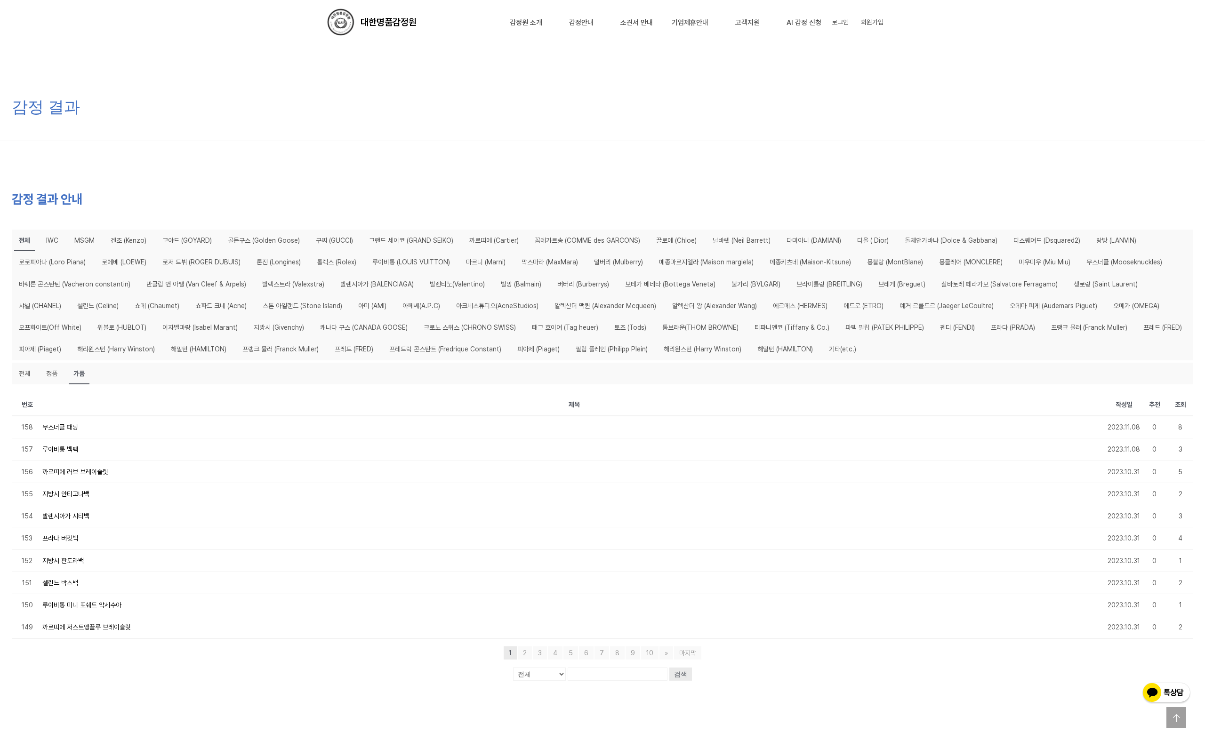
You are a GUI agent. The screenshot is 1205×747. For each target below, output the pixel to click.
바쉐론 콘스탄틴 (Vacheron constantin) (74, 284)
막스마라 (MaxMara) (550, 262)
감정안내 (581, 22)
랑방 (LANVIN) (1116, 240)
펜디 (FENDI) (957, 327)
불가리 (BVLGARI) (755, 284)
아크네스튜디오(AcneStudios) (497, 306)
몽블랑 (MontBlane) (895, 262)
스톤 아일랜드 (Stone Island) (302, 306)
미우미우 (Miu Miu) (1044, 262)
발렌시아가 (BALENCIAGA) (377, 284)
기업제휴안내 (690, 22)
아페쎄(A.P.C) (421, 306)
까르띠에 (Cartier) (494, 240)
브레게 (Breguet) (901, 284)
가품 (79, 373)
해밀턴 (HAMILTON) (198, 349)
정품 (51, 373)
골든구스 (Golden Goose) (264, 240)
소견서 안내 (636, 22)
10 (649, 653)
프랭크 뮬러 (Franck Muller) (1089, 327)
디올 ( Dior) (873, 240)
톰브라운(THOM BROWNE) (700, 327)
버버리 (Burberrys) (583, 284)
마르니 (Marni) (486, 262)
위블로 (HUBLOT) (121, 327)
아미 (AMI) (372, 306)
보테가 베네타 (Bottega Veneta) (670, 284)
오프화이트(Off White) (50, 327)
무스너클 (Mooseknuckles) (1124, 262)
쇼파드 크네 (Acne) (221, 306)
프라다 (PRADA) (1013, 327)
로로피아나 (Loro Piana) (52, 262)
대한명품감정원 (389, 22)
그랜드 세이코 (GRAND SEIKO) (411, 240)
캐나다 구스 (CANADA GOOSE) (364, 327)
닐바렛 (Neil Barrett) (742, 240)
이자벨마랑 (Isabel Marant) (200, 327)
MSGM (84, 240)
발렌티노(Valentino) (457, 284)
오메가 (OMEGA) (1136, 306)
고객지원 (747, 22)
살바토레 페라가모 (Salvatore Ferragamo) (999, 284)
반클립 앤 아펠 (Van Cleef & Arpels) (196, 284)
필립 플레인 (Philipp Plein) (612, 349)
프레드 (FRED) (1162, 327)
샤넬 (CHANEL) (40, 306)
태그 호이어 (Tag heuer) (565, 327)
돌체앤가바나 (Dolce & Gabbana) (951, 240)
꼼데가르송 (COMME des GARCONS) (587, 240)
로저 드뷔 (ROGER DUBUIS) (201, 262)
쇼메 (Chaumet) (157, 306)
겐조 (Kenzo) (128, 240)
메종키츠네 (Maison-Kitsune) (810, 262)
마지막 (687, 653)
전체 (24, 240)
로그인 (840, 22)
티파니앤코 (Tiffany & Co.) (792, 327)
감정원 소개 (526, 22)
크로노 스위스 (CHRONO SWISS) (470, 327)
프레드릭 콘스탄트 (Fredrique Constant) (445, 349)
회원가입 (872, 22)
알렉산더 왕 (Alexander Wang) (714, 306)
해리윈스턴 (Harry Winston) (116, 349)
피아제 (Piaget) (40, 349)
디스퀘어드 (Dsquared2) (1046, 240)
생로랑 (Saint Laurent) (1106, 284)
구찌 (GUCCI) (334, 240)
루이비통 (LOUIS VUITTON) (411, 262)
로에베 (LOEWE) (124, 262)
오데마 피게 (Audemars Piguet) (1053, 306)
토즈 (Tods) (630, 327)
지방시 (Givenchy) (279, 327)
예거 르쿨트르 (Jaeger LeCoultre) (947, 306)
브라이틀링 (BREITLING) (829, 284)
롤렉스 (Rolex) (336, 262)
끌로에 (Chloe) (676, 240)
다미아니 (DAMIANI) (814, 240)
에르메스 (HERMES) (800, 306)
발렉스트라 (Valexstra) (293, 284)
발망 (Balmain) (521, 284)
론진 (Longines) (279, 262)
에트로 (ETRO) (864, 306)
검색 (680, 674)
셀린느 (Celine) (98, 306)
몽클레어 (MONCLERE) (971, 262)
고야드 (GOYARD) (187, 240)
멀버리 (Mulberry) (618, 262)
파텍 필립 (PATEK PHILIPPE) (884, 327)
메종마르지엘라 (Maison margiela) (706, 262)
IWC (52, 240)
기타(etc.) (842, 349)
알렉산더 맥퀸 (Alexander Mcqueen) (605, 306)
